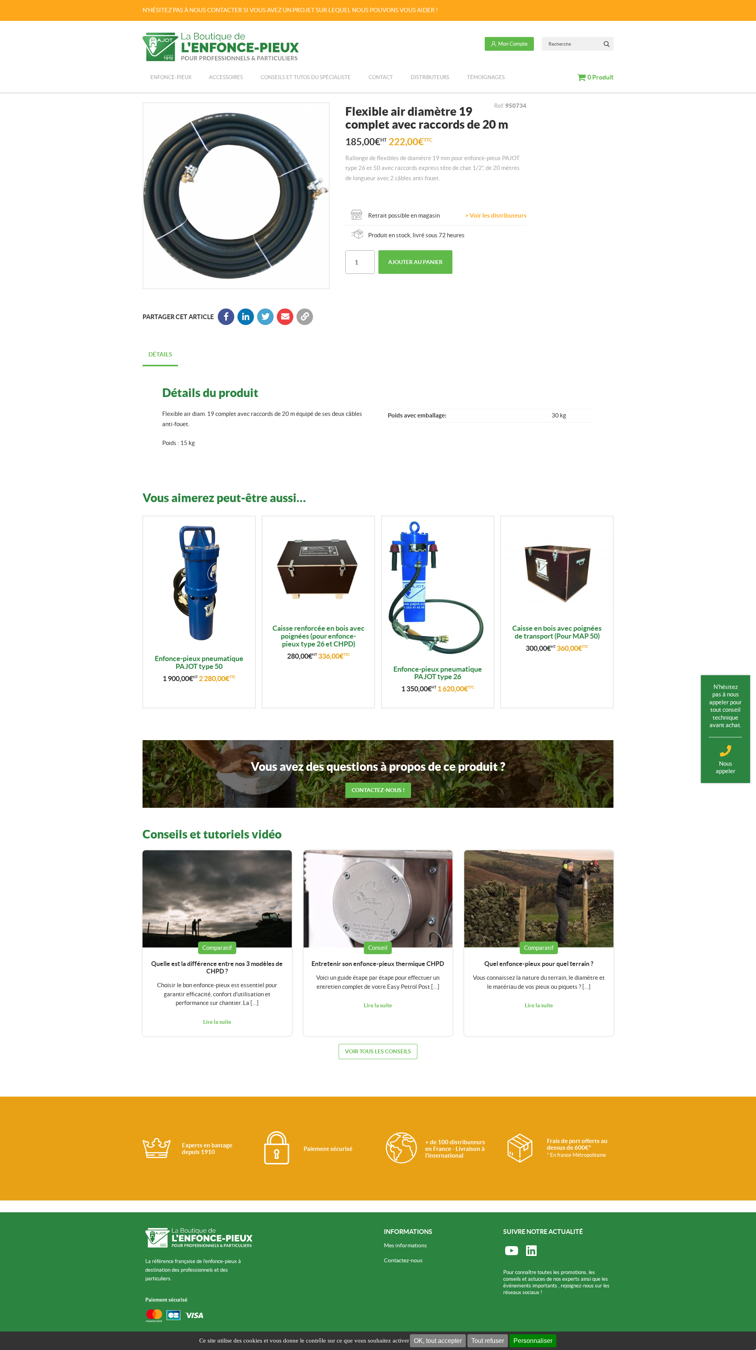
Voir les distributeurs (498, 215)
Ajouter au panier (415, 262)
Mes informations (405, 1245)
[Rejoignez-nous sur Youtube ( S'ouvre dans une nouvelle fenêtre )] (511, 1251)
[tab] (160, 355)
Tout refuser (487, 1340)
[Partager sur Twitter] (265, 316)
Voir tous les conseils (378, 1051)
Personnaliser (532, 1340)
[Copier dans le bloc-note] (304, 316)
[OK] (606, 44)
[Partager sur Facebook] (226, 316)
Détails (160, 354)
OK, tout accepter (438, 1340)
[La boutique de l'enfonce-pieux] (221, 47)
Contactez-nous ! (378, 790)
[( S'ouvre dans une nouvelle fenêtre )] (245, 316)
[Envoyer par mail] (285, 316)
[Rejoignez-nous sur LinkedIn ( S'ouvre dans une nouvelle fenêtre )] (531, 1251)
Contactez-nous (403, 1260)
